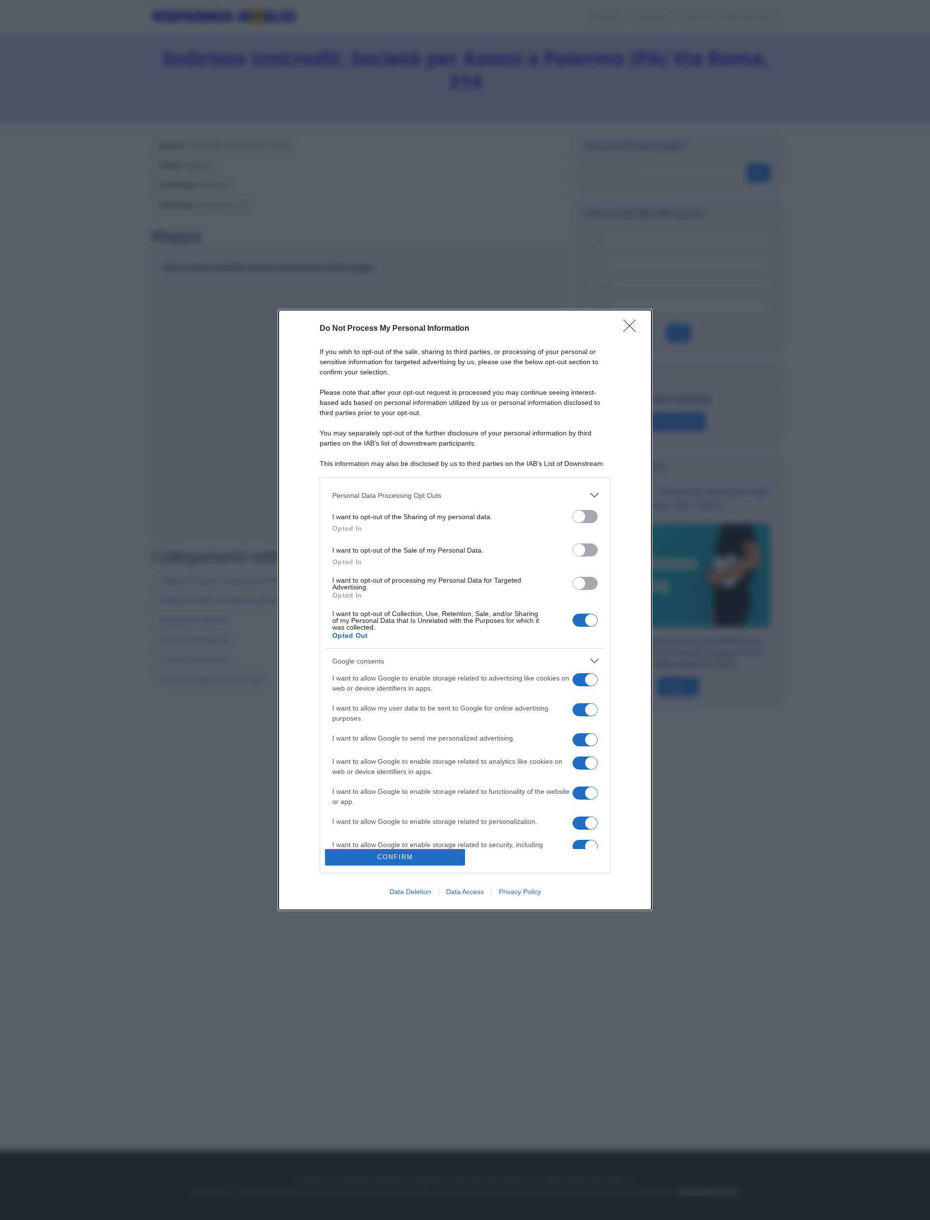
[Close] (632, 329)
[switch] (585, 516)
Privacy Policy (520, 892)
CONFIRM (395, 857)
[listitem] (465, 495)
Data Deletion (410, 892)
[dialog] (465, 610)
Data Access (465, 892)
